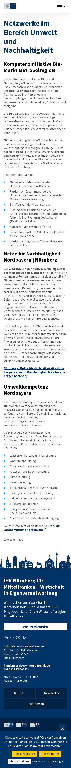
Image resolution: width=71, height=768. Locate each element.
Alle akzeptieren (24, 754)
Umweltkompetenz (33, 528)
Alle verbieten (50, 754)
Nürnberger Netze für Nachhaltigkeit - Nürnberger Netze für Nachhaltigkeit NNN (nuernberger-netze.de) (34, 372)
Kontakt (19, 693)
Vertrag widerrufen (36, 627)
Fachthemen (35, 704)
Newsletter (51, 693)
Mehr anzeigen (19, 761)
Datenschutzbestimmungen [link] (48, 761)
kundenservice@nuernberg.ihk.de (27, 665)
